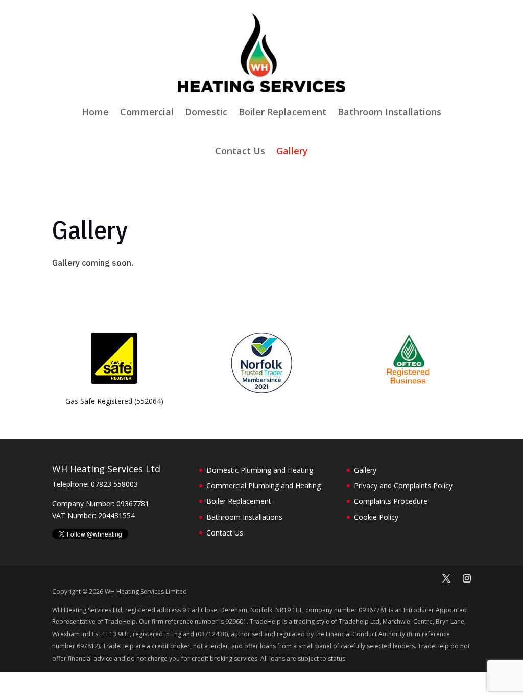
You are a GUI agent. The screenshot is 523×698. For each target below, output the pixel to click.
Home (95, 112)
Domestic (206, 112)
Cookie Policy (376, 517)
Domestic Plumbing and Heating (259, 470)
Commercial (147, 112)
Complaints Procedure (390, 501)
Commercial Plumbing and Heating (263, 486)
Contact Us (240, 151)
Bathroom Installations (389, 112)
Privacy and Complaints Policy (403, 486)
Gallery (292, 151)
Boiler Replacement (282, 112)
